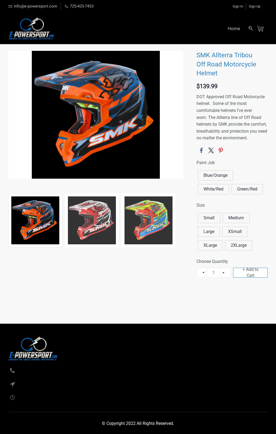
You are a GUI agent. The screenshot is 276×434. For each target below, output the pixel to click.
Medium (236, 217)
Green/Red (247, 189)
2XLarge (239, 245)
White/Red (213, 189)
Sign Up (254, 6)
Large (208, 231)
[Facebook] (201, 150)
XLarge (210, 245)
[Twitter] (211, 150)
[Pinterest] (221, 150)
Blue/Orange (215, 175)
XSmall (235, 231)
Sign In (238, 6)
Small (209, 217)
